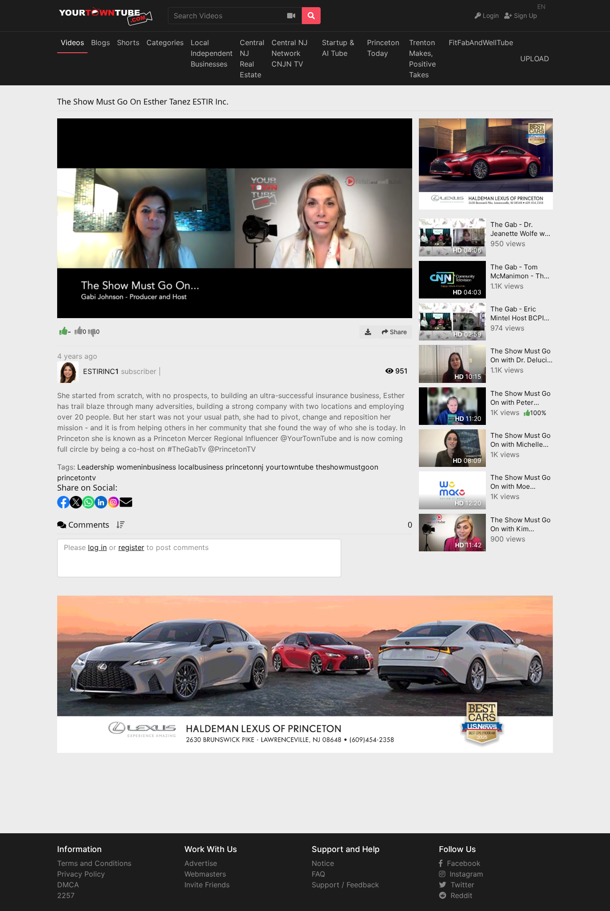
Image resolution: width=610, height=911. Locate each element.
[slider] (82, 311)
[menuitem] (384, 311)
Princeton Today (383, 48)
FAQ (318, 873)
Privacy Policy (81, 873)
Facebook (461, 863)
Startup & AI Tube (338, 48)
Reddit (459, 895)
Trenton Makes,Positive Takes (422, 58)
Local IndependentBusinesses (212, 53)
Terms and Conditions (94, 863)
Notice (323, 863)
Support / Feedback (345, 884)
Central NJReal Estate (252, 58)
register (131, 547)
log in (97, 547)
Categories (165, 42)
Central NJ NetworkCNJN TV (290, 53)
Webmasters (205, 873)
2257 (66, 895)
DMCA (68, 884)
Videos (72, 42)
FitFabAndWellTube (481, 42)
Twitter (460, 884)
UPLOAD (534, 58)
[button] (81, 311)
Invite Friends (207, 884)
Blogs (100, 42)
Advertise (200, 863)
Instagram (464, 873)
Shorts (128, 42)
